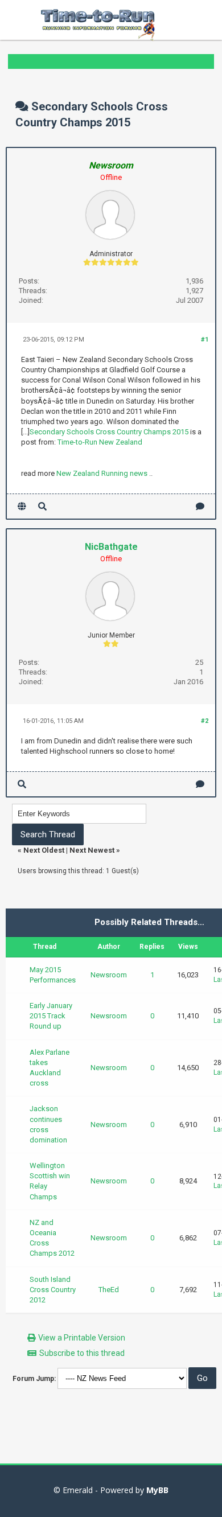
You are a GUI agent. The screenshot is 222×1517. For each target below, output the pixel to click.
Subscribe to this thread (82, 1353)
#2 (204, 721)
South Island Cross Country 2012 (53, 1289)
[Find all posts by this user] (42, 506)
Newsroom (109, 975)
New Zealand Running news (101, 473)
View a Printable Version (81, 1337)
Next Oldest (43, 850)
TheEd (108, 1289)
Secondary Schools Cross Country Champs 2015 (109, 431)
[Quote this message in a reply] (200, 506)
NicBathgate (111, 546)
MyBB (157, 1490)
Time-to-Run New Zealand (99, 442)
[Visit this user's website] (22, 506)
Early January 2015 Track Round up (51, 1015)
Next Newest (91, 850)
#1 (204, 339)
